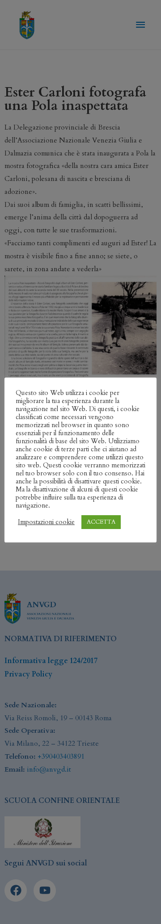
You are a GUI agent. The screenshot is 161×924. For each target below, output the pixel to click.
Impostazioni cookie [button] (46, 522)
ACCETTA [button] (101, 522)
